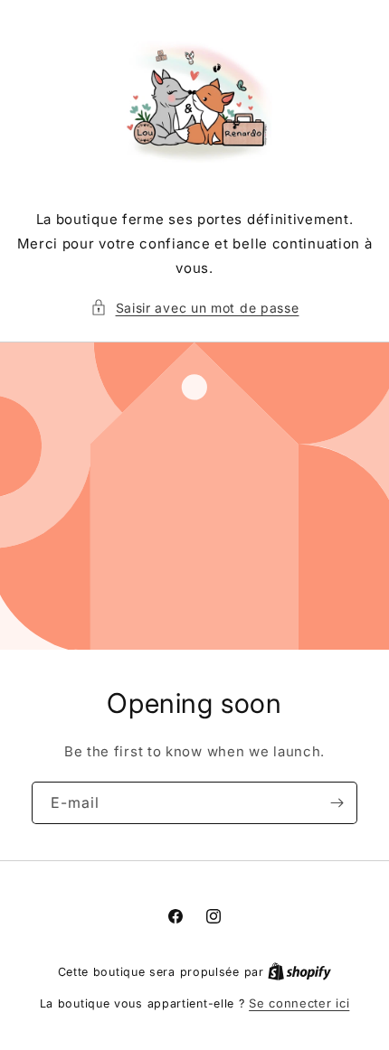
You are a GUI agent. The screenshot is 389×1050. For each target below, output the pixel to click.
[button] (194, 307)
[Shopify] (299, 971)
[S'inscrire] (336, 803)
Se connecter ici (299, 1003)
